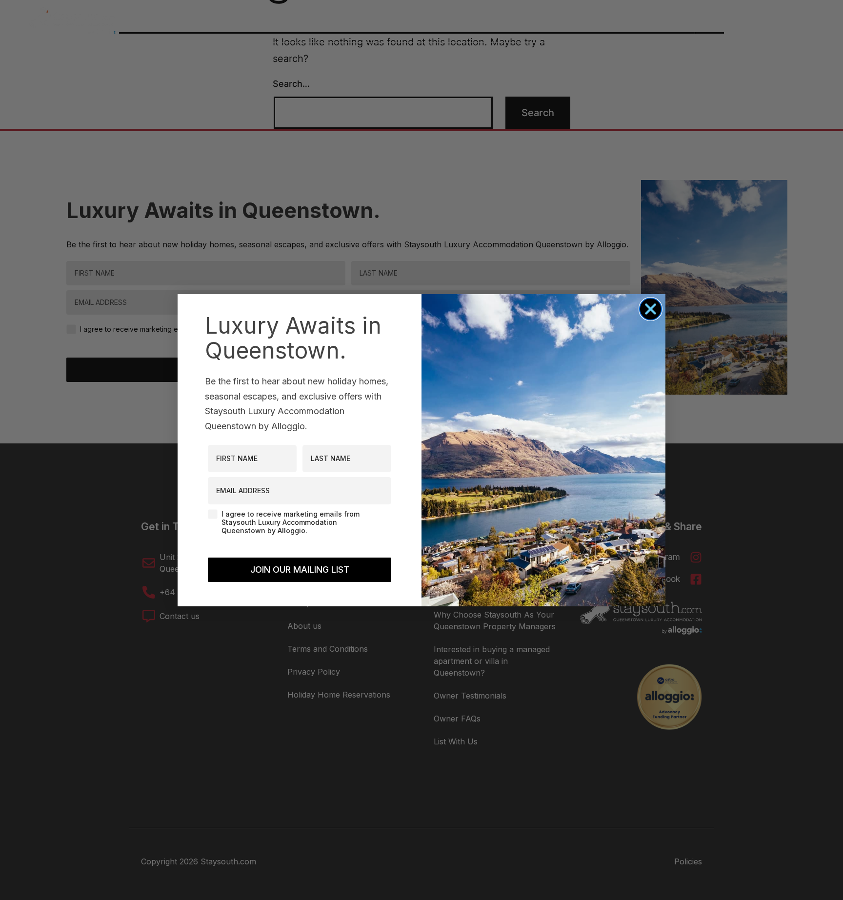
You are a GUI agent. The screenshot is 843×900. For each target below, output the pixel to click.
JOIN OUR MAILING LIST (299, 569)
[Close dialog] (651, 309)
